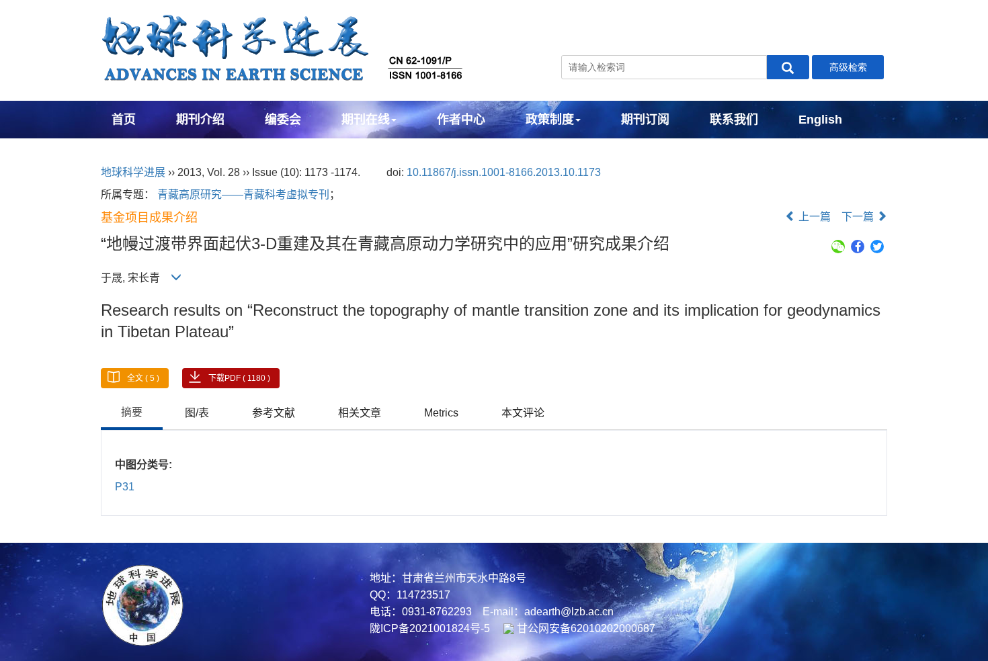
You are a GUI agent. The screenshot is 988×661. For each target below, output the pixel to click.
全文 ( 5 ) (143, 378)
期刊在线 (365, 119)
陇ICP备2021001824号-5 (430, 628)
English (820, 119)
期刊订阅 (645, 119)
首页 (124, 119)
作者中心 (461, 119)
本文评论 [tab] (522, 412)
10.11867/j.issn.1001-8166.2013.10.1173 (504, 172)
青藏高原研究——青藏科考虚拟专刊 (243, 194)
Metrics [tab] (441, 412)
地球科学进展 (133, 172)
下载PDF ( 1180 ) (239, 378)
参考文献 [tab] (273, 412)
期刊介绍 (200, 119)
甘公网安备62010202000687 (584, 628)
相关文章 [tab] (359, 412)
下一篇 (858, 216)
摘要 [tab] (131, 412)
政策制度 (550, 119)
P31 (124, 486)
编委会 (283, 119)
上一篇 (813, 216)
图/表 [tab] (197, 412)
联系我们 (734, 119)
